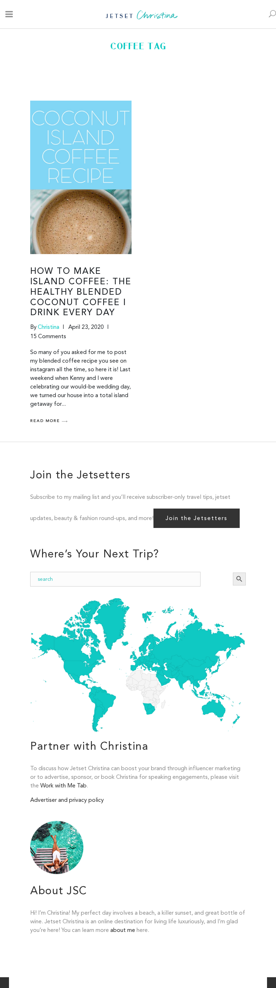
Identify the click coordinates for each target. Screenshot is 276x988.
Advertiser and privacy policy (67, 799)
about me (122, 930)
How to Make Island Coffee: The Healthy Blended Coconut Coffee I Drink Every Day (81, 292)
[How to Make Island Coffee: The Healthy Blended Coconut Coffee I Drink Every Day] (81, 177)
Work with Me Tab (63, 785)
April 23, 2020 (86, 326)
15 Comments (48, 336)
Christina (48, 326)
